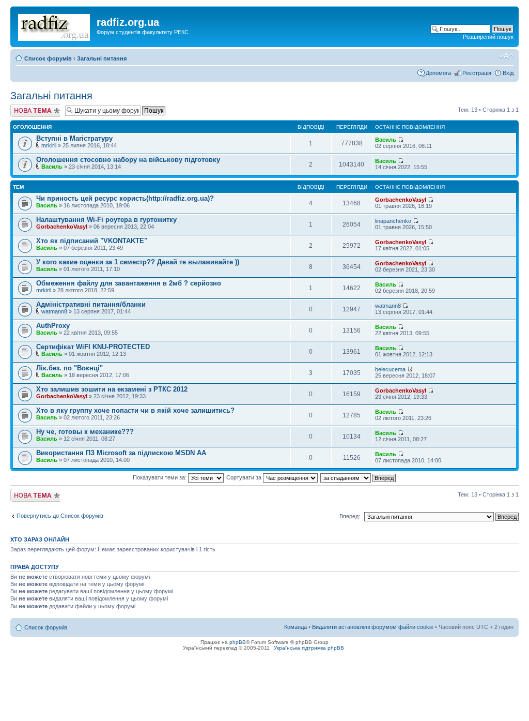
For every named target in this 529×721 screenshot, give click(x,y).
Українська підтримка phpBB (309, 648)
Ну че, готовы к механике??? (85, 431)
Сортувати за (244, 477)
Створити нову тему (29, 110)
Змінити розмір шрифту (506, 56)
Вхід (508, 73)
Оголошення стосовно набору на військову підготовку (128, 159)
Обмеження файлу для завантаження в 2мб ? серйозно (128, 283)
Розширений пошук (488, 37)
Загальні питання (102, 58)
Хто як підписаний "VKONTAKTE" (91, 241)
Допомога (438, 73)
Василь (385, 140)
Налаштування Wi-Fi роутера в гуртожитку (106, 219)
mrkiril (48, 145)
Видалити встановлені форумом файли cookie (372, 627)
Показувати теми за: (160, 477)
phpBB (237, 642)
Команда (295, 627)
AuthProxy (53, 325)
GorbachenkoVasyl (400, 200)
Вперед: (349, 516)
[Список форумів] (55, 25)
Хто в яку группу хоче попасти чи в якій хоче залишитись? (135, 410)
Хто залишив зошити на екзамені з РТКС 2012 (112, 389)
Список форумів (48, 58)
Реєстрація (476, 73)
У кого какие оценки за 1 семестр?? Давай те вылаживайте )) (137, 262)
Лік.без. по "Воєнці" (69, 368)
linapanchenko (393, 221)
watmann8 (54, 311)
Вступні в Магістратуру (74, 138)
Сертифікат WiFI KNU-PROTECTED (93, 347)
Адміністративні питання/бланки (91, 304)
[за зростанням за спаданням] (358, 477)
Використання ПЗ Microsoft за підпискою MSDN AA (121, 453)
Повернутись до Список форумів (60, 516)
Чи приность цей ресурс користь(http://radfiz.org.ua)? (125, 198)
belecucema (390, 369)
